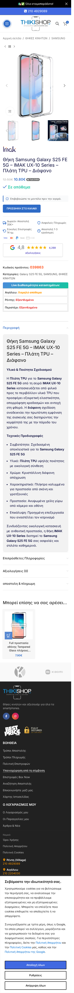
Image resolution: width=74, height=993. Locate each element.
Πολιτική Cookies (20, 947)
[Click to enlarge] (10, 111)
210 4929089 (37, 11)
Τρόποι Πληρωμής (14, 757)
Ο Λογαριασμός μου (15, 812)
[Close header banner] (66, 4)
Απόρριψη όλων (36, 985)
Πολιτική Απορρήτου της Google (25, 951)
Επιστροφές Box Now (16, 777)
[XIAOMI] (54, 671)
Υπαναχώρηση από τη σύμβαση (24, 770)
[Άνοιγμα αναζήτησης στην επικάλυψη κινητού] (57, 23)
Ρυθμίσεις (35, 975)
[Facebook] (6, 716)
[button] (6, 85)
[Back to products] (9, 46)
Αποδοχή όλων (35, 965)
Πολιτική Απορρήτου (48, 942)
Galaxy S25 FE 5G (31, 274)
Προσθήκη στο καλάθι (22, 208)
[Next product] (14, 46)
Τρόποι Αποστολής (14, 750)
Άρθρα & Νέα (11, 825)
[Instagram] (15, 716)
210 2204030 (11, 873)
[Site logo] (36, 23)
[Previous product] (5, 46)
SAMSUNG (58, 38)
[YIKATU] (20, 671)
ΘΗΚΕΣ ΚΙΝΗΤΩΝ (36, 38)
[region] (35, 934)
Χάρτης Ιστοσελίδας (16, 796)
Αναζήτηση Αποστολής (17, 783)
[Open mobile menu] (7, 23)
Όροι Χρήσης (11, 839)
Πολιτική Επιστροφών (16, 763)
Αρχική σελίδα (12, 38)
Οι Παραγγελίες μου (16, 819)
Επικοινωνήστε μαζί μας (18, 790)
